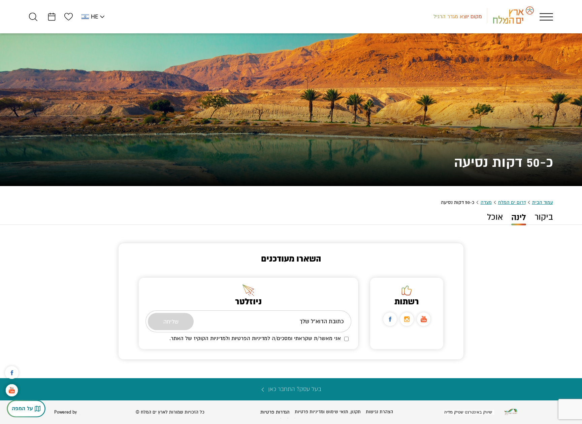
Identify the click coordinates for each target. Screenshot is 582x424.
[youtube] (423, 319)
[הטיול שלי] (51, 16)
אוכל (495, 217)
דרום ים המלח (512, 202)
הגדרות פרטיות (275, 412)
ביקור (544, 217)
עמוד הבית (542, 202)
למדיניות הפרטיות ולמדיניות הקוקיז (232, 338)
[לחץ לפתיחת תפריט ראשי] (546, 17)
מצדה (486, 202)
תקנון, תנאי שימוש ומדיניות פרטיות (328, 412)
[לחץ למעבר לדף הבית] (511, 412)
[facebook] (390, 319)
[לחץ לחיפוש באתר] (33, 16)
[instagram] (407, 319)
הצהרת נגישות (379, 412)
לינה (518, 217)
